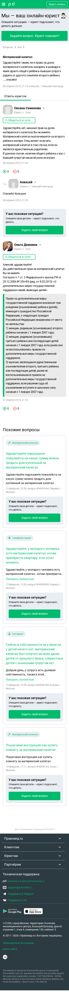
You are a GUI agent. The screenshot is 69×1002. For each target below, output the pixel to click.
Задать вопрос (57, 4)
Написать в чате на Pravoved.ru (26, 881)
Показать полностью (20, 579)
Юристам (11, 856)
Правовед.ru (13, 838)
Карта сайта (10, 949)
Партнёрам (12, 864)
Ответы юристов (15, 96)
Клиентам (11, 847)
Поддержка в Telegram (21, 893)
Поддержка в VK (17, 900)
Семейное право (21, 538)
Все (20, 47)
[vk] (5, 957)
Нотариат (18, 633)
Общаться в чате (19, 120)
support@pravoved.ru (20, 887)
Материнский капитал (25, 442)
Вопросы (8, 47)
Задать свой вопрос (34, 230)
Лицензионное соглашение (18, 943)
